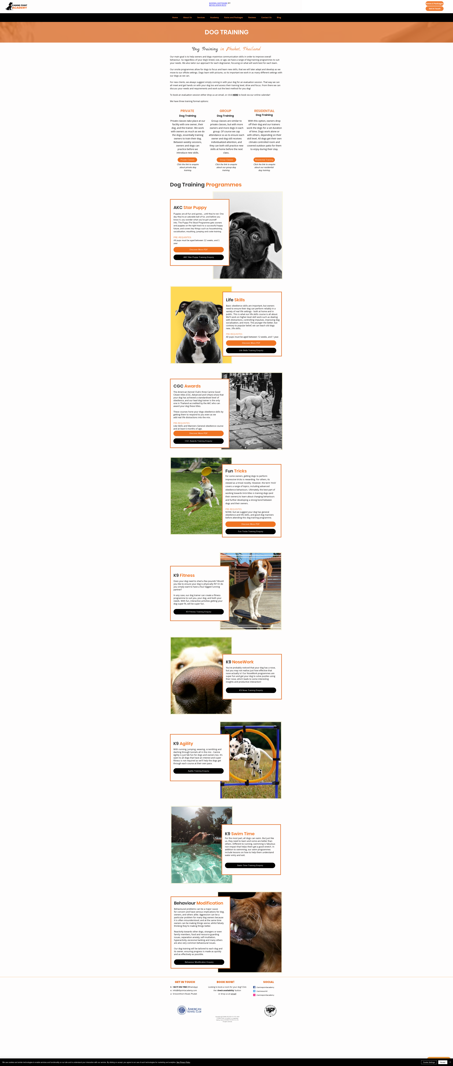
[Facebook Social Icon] (254, 987)
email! (233, 994)
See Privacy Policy (183, 1062)
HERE (235, 94)
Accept (442, 1062)
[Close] (450, 1062)
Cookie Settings (429, 1062)
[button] (201, 17)
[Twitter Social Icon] (254, 991)
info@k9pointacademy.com (184, 990)
